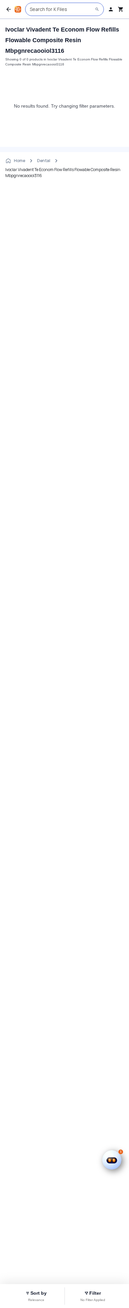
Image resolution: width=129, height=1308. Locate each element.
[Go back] (8, 9)
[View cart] (121, 9)
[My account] (111, 9)
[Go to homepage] (18, 9)
